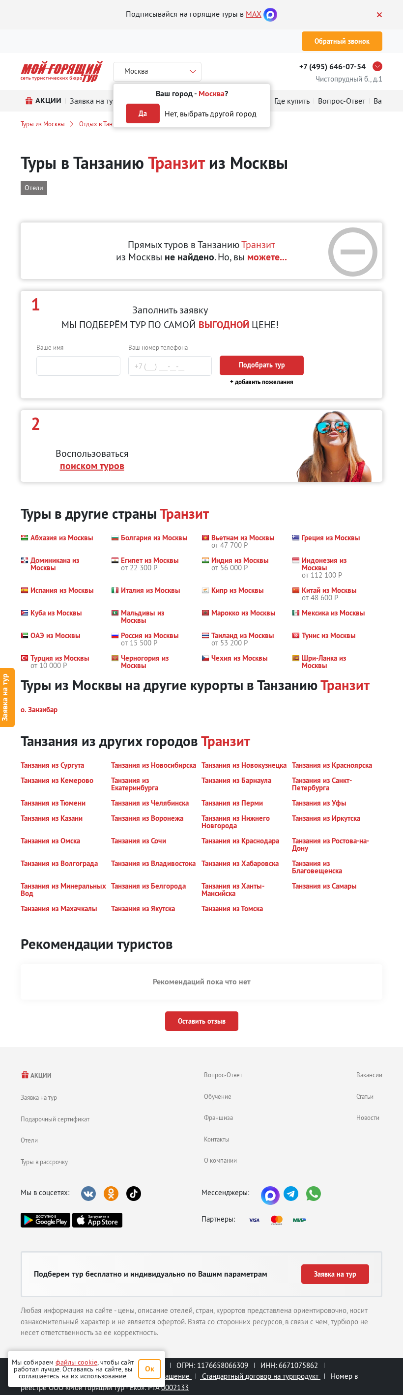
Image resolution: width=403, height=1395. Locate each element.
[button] (57, 541)
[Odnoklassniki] (111, 1193)
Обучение (217, 1096)
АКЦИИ (40, 1075)
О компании (220, 1160)
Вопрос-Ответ (223, 1075)
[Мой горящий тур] (62, 71)
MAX (253, 14)
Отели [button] (34, 187)
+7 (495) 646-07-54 (332, 66)
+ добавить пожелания (261, 382)
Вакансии (369, 1075)
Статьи (365, 1096)
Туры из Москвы (43, 124)
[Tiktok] (133, 1193)
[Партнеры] (281, 1220)
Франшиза (218, 1117)
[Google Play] (45, 1220)
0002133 (175, 1387)
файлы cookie (76, 1362)
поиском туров (92, 465)
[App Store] (97, 1220)
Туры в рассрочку (44, 1162)
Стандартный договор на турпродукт (260, 1376)
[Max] (270, 14)
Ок (149, 1369)
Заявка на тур (39, 1097)
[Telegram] (291, 1193)
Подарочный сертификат (55, 1119)
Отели (29, 1140)
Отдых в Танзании (104, 124)
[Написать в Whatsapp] (313, 1193)
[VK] (88, 1193)
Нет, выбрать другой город (211, 113)
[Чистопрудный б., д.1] (379, 66)
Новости (367, 1117)
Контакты (217, 1139)
